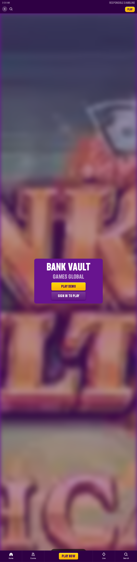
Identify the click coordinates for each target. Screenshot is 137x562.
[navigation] (4, 9)
